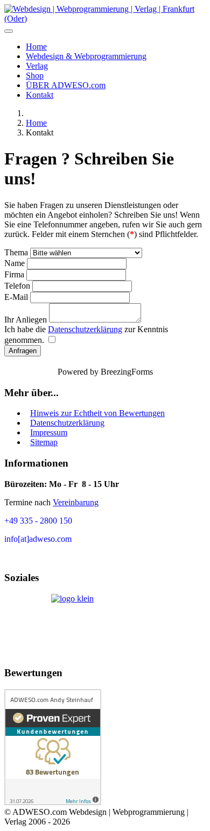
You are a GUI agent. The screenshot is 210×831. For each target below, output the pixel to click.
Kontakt (39, 94)
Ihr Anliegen (26, 319)
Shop (35, 75)
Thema (17, 252)
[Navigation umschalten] (8, 31)
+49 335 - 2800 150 (38, 520)
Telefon (17, 285)
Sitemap (44, 442)
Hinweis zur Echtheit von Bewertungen (97, 413)
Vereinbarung (76, 502)
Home (36, 46)
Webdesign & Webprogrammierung (86, 56)
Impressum (48, 432)
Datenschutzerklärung (85, 329)
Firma (14, 274)
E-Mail (17, 297)
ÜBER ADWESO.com (66, 85)
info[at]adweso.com (38, 538)
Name (15, 263)
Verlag (37, 65)
